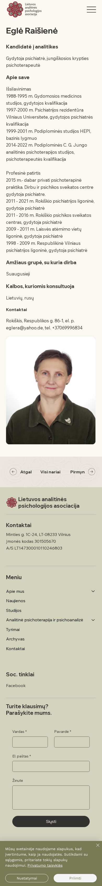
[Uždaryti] (94, 848)
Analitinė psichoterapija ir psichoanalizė (44, 619)
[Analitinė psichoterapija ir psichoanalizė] (93, 619)
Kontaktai (15, 648)
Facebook (16, 685)
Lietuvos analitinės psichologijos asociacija (49, 502)
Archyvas (15, 638)
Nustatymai (27, 878)
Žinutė (17, 780)
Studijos (13, 610)
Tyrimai (13, 629)
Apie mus (15, 591)
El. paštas (21, 756)
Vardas (19, 731)
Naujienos (15, 600)
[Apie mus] (93, 591)
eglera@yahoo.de (24, 327)
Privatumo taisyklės (45, 865)
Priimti (75, 878)
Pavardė (62, 731)
